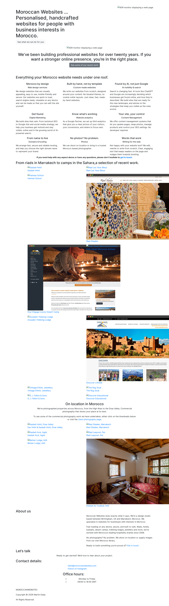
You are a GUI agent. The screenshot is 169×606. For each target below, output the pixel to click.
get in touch (126, 157)
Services (110, 3)
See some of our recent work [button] (84, 65)
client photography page (89, 419)
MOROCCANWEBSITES (29, 3)
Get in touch (133, 545)
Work (118, 3)
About (140, 3)
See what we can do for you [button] (30, 42)
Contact (148, 3)
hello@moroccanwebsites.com (82, 565)
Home (101, 3)
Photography (129, 3)
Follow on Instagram (77, 568)
